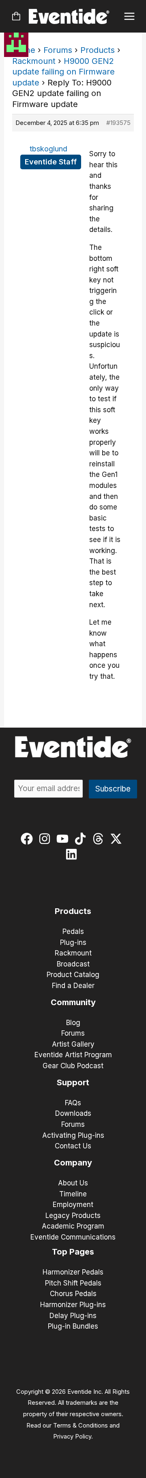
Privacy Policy (72, 1436)
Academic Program (73, 1226)
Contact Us (73, 1146)
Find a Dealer (73, 986)
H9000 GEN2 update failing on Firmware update (63, 71)
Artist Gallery (73, 1044)
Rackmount (34, 61)
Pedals (73, 931)
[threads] (100, 839)
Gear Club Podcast (73, 1066)
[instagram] (46, 839)
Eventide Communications (73, 1237)
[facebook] (28, 839)
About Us (73, 1183)
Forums (57, 50)
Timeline (73, 1194)
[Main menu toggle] (130, 16)
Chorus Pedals (73, 1294)
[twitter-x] (118, 839)
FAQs (73, 1103)
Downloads (73, 1113)
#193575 (118, 123)
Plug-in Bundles (73, 1326)
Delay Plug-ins (73, 1316)
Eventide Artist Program (73, 1055)
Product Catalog (73, 975)
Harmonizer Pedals (73, 1272)
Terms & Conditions (80, 1425)
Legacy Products (73, 1215)
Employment (73, 1204)
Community (73, 1002)
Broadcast (73, 964)
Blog (73, 1023)
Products (97, 50)
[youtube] (64, 839)
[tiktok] (82, 839)
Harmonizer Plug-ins (73, 1305)
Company (73, 1163)
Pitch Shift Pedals (73, 1283)
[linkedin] (73, 854)
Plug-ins (73, 942)
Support (73, 1082)
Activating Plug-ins (73, 1135)
